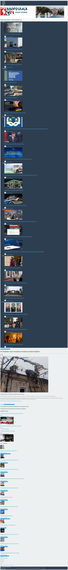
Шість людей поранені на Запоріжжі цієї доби (9, 506)
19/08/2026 (11, 85)
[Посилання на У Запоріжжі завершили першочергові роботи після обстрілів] (2, 476)
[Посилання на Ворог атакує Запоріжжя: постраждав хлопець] (13, 62)
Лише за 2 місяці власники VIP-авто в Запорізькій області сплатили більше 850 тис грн (20, 175)
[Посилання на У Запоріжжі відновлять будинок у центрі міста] (2, 485)
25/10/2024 (11, 347)
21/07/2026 (11, 254)
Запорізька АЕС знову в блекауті (6, 497)
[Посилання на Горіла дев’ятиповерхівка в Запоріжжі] (7, 441)
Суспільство (8, 349)
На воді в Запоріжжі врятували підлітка (7, 525)
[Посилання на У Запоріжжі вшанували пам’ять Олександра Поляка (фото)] (13, 280)
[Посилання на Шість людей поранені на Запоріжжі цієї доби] (2, 504)
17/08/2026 (11, 115)
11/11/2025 (7, 416)
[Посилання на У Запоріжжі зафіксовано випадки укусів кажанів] (2, 550)
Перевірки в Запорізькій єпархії (10, 82)
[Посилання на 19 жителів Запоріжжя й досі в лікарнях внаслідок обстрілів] (7, 423)
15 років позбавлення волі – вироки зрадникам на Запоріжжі (16, 314)
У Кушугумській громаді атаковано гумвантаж (13, 49)
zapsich (7, 37)
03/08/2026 (11, 224)
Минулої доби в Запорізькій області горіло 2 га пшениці (10, 425)
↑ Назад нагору (3, 569)
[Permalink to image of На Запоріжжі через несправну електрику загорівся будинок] (24, 392)
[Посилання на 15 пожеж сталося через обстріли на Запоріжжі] (2, 532)
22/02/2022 (11, 285)
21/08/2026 (11, 37)
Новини (5, 349)
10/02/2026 (11, 193)
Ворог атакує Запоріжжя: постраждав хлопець (13, 64)
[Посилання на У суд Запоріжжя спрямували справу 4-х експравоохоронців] (13, 327)
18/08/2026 (11, 100)
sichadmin (7, 270)
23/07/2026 (11, 239)
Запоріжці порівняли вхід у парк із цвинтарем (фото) (14, 298)
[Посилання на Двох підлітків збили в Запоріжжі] (13, 95)
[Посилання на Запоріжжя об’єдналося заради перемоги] (13, 265)
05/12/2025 (11, 317)
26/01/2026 (11, 208)
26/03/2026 (11, 178)
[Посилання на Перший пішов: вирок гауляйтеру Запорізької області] (13, 141)
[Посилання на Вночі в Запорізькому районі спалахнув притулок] (13, 342)
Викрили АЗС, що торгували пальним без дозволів (13, 190)
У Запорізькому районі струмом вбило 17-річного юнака (15, 112)
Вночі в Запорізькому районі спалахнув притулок (13, 344)
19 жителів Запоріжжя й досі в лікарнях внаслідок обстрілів (11, 413)
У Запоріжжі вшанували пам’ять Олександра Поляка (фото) (15, 283)
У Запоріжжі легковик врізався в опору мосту (13, 400)
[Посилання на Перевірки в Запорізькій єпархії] (13, 80)
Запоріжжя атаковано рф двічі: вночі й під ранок (9, 543)
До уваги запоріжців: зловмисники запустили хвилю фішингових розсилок (18, 236)
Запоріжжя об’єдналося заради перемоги (12, 267)
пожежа (13, 404)
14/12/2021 (9, 356)
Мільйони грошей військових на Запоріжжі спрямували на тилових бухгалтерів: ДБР (20, 221)
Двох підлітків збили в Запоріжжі (10, 97)
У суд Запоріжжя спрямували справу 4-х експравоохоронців (15, 329)
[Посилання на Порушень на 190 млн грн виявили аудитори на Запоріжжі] (13, 203)
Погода (1, 556)
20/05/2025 (11, 332)
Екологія (3, 453)
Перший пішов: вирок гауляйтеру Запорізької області (14, 144)
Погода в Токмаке (11, 565)
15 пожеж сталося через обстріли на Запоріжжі (9, 534)
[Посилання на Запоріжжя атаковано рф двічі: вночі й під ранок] (2, 541)
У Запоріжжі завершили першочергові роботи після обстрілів (11, 478)
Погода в (4, 557)
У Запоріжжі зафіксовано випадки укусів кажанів (9, 552)
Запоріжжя (2, 349)
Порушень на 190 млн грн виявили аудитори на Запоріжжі (15, 205)
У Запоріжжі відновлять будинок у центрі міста (9, 487)
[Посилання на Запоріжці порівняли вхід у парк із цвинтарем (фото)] (13, 296)
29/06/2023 (11, 146)
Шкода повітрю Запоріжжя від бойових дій (12, 34)
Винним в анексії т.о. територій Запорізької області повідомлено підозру (18, 159)
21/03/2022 (11, 270)
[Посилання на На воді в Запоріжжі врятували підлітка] (2, 522)
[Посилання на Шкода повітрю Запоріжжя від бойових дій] (13, 32)
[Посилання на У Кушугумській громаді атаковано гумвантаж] (13, 47)
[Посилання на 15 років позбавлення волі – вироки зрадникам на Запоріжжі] (13, 312)
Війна (1, 453)
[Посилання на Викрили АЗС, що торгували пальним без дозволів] (13, 188)
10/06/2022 (7, 433)
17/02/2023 (11, 161)
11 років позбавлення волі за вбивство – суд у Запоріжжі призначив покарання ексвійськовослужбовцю (24, 251)
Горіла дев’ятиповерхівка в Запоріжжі (7, 430)
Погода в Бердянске (3, 565)
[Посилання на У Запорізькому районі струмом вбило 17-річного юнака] (13, 110)
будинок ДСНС (6, 404)
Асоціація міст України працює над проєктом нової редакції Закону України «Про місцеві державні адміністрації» (26, 128)
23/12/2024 (11, 131)
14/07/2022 (7, 428)
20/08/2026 (5, 480)
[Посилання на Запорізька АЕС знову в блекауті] (2, 495)
